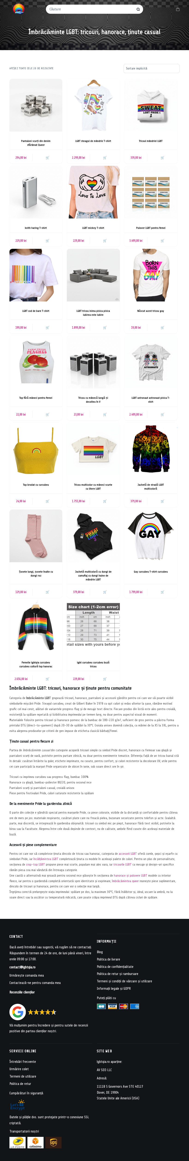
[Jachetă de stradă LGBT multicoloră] (150, 449)
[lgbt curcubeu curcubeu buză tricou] (93, 626)
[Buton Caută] (138, 9)
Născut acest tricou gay (150, 310)
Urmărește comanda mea (26, 976)
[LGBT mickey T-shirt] (93, 192)
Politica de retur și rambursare (117, 974)
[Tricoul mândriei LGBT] (150, 105)
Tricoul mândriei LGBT (150, 141)
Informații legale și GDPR (114, 989)
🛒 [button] (47, 157)
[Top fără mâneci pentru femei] (35, 362)
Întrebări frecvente (22, 1062)
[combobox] (91, 9)
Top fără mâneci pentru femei (35, 397)
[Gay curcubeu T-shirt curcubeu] (150, 536)
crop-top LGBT (35, 864)
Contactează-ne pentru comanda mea (35, 983)
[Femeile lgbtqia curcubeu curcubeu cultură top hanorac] (35, 626)
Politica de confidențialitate (115, 967)
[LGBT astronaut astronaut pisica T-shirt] (150, 362)
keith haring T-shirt (36, 227)
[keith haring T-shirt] (35, 192)
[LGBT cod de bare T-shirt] (35, 275)
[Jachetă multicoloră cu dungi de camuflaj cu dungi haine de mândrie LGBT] (93, 536)
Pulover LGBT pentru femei (150, 227)
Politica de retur (20, 1084)
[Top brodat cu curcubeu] (35, 449)
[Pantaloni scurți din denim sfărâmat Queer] (35, 105)
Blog (100, 952)
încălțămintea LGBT (45, 859)
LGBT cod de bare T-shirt (35, 310)
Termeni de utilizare (22, 1076)
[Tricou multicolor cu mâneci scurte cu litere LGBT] (93, 449)
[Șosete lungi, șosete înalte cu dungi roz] (35, 536)
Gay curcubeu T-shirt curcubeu (151, 571)
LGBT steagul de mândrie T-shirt (93, 141)
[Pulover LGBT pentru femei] (150, 192)
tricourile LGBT (122, 864)
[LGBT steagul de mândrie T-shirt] (93, 105)
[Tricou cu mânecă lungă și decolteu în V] (93, 362)
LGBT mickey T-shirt (93, 227)
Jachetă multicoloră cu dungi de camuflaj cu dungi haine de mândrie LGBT (93, 575)
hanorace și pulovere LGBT (130, 875)
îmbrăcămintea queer (125, 881)
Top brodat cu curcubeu (36, 484)
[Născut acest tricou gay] (150, 275)
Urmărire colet (19, 1069)
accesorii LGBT (128, 853)
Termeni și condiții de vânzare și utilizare (124, 981)
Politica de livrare (108, 959)
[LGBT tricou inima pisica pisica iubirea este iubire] (93, 275)
